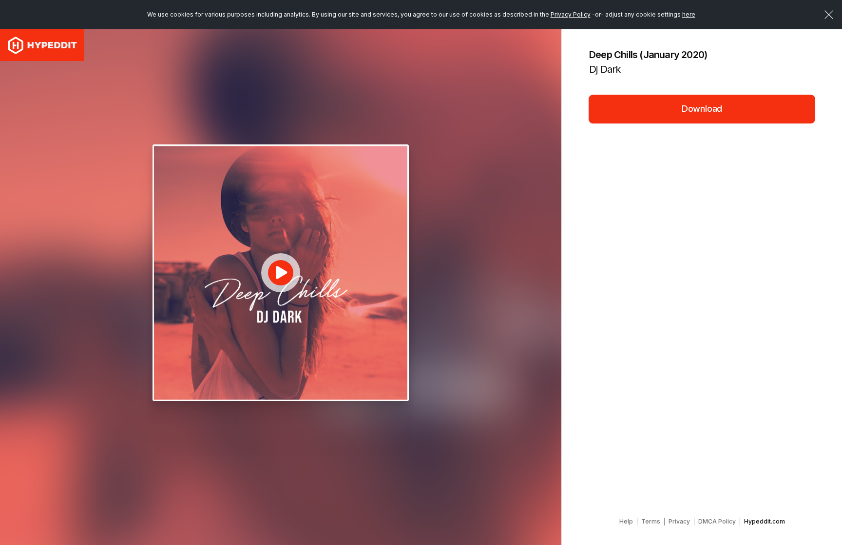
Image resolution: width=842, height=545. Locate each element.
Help (626, 521)
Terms (650, 521)
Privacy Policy (571, 14)
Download (702, 108)
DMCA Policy (717, 521)
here (688, 14)
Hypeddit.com (764, 521)
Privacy (679, 521)
